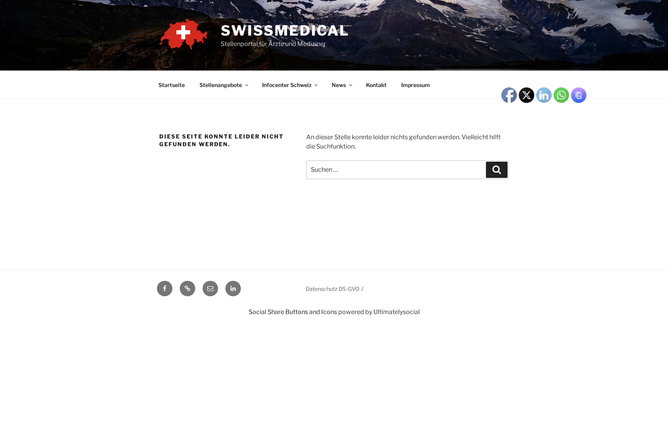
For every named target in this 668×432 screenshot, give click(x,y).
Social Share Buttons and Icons (293, 312)
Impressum (415, 85)
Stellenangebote (220, 85)
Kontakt (376, 85)
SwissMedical (285, 30)
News (339, 85)
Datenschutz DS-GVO (333, 288)
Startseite (171, 85)
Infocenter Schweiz (287, 85)
